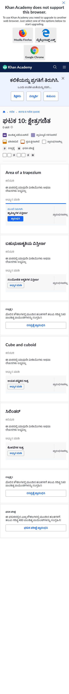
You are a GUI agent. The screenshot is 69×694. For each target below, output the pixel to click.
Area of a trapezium (23, 173)
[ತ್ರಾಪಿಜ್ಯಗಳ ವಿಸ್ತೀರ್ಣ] (5, 155)
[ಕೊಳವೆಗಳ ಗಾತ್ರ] (23, 155)
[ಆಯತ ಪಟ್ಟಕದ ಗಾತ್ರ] (19, 155)
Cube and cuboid (21, 345)
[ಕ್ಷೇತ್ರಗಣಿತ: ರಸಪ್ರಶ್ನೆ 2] (28, 155)
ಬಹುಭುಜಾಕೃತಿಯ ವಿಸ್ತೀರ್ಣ (26, 244)
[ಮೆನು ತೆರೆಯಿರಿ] (64, 67)
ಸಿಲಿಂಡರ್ (13, 412)
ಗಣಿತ (11, 112)
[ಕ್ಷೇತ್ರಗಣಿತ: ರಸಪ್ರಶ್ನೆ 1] (14, 155)
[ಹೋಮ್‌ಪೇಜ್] (4, 112)
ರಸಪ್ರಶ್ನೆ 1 (9, 309)
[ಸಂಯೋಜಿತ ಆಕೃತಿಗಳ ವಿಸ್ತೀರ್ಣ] (9, 155)
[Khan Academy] (16, 67)
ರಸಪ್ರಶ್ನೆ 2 (9, 477)
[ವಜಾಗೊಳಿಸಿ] (63, 2)
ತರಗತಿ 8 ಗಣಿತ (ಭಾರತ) (29, 112)
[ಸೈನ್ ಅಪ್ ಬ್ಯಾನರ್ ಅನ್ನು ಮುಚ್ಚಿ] (63, 78)
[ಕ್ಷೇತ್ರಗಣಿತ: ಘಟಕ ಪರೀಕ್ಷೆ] (33, 155)
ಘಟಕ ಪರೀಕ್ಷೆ (11, 512)
